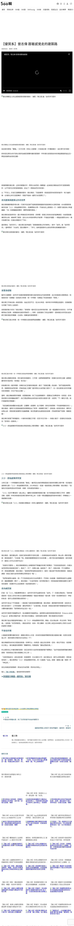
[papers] (64, 3)
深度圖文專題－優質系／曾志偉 (17, 676)
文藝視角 (46, 9)
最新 (3, 9)
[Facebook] (57, 3)
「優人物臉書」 (10, 672)
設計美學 (62, 9)
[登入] (67, 3)
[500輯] (6, 3)
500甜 (23, 9)
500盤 (17, 9)
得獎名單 (10, 9)
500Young (31, 9)
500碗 (39, 9)
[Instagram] (61, 3)
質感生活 (54, 9)
